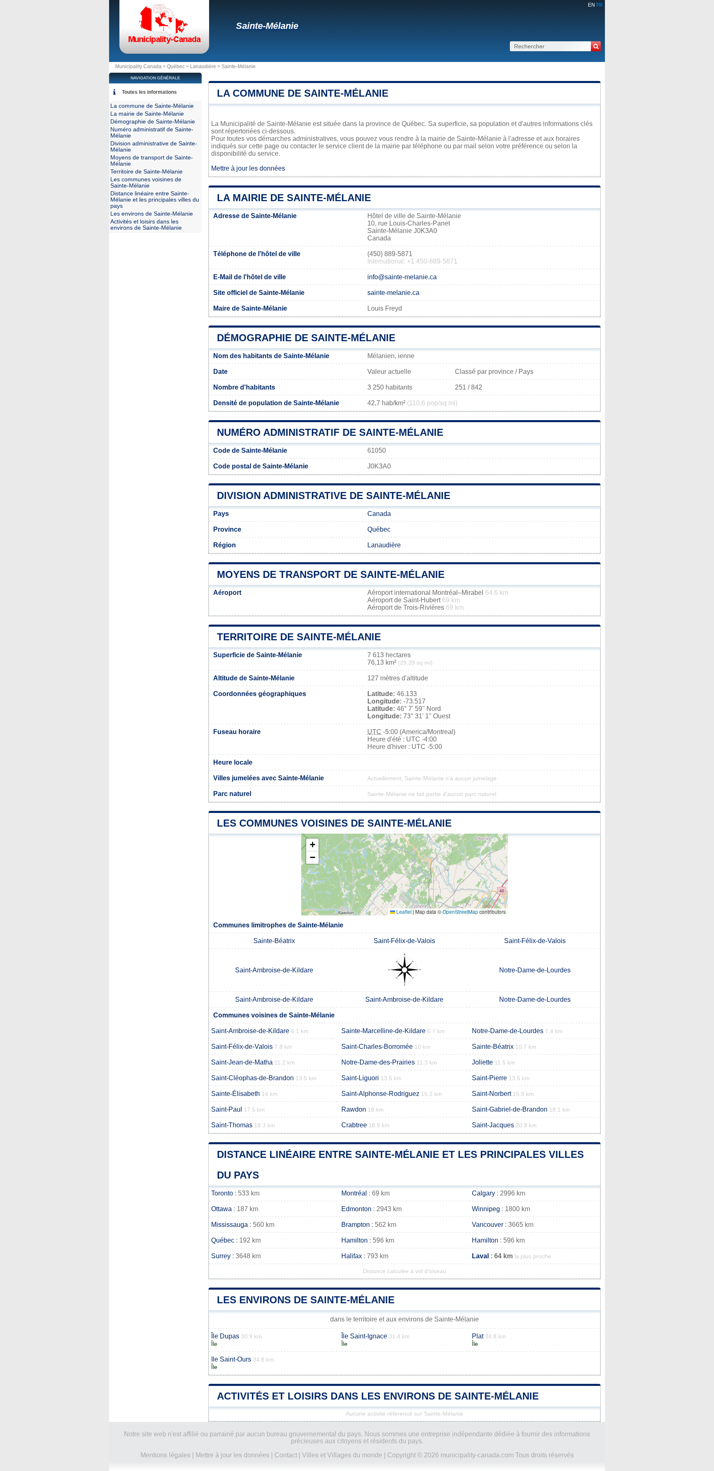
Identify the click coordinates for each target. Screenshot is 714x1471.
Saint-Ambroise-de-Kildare (274, 970)
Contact (285, 1455)
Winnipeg (486, 1208)
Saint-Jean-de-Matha (242, 1062)
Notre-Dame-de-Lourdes (535, 970)
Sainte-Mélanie (267, 26)
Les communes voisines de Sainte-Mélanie (334, 823)
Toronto (222, 1193)
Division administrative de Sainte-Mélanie (333, 495)
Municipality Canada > (141, 66)
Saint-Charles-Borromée (377, 1046)
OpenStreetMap (460, 911)
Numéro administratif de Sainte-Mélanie (330, 432)
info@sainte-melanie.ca (402, 276)
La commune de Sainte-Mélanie (302, 93)
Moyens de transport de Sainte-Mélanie (331, 574)
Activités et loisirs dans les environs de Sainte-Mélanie (378, 1396)
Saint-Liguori (360, 1077)
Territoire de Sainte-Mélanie (299, 636)
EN (591, 5)
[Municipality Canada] (164, 43)
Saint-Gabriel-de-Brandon (509, 1109)
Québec (176, 66)
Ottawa (221, 1208)
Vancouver (487, 1224)
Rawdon (353, 1109)
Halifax (351, 1255)
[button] (312, 845)
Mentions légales (165, 1455)
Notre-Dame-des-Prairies (378, 1062)
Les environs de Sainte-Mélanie (306, 1299)
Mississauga (229, 1224)
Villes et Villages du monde (342, 1455)
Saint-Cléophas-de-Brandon (252, 1077)
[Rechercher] (596, 46)
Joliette (482, 1062)
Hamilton (354, 1240)
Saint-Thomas (231, 1125)
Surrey (221, 1255)
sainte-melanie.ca (393, 292)
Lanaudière (203, 66)
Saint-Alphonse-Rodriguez (380, 1093)
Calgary (483, 1193)
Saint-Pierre (489, 1077)
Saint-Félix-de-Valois (404, 940)
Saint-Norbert (491, 1093)
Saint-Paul (226, 1109)
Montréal (354, 1193)
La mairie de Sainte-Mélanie (294, 197)
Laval (480, 1255)
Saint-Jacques (493, 1125)
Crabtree (354, 1125)
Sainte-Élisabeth (235, 1093)
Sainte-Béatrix (274, 940)
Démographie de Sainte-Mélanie (306, 337)
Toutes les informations (149, 92)
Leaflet (403, 911)
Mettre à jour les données (248, 168)
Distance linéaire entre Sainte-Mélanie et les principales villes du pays (154, 199)
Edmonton (356, 1208)
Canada (379, 513)
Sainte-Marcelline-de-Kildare (383, 1030)
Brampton (355, 1224)
